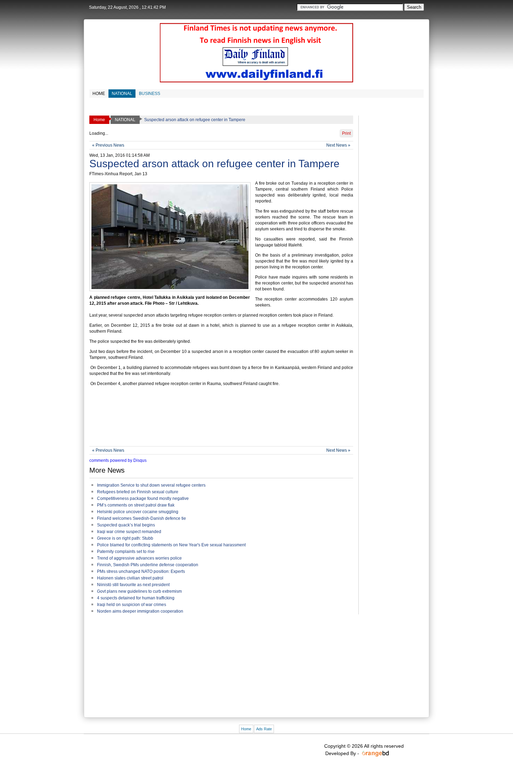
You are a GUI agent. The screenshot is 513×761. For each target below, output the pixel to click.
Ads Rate (264, 729)
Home (246, 729)
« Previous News (108, 145)
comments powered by (118, 460)
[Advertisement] (216, 421)
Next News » (338, 145)
